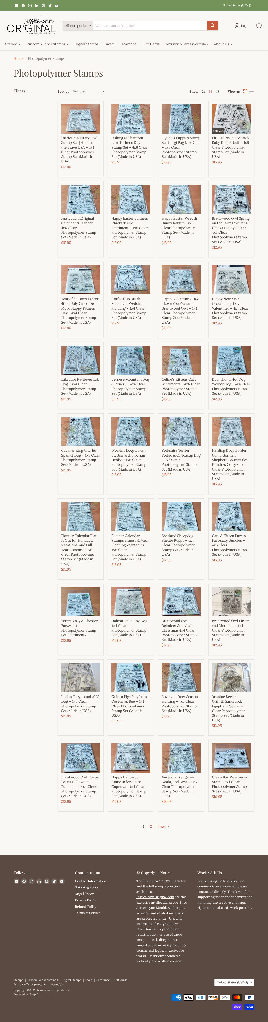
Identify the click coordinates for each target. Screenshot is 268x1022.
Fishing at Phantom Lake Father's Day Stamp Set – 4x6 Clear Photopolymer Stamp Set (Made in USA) (129, 147)
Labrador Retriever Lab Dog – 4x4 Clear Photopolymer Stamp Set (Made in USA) (80, 386)
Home (18, 59)
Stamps (11, 44)
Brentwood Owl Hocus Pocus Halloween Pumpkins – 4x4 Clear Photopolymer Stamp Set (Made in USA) (80, 786)
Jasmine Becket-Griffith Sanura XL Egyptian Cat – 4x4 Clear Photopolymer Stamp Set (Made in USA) (228, 708)
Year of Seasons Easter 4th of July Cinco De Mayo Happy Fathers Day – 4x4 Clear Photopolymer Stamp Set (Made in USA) (79, 311)
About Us (222, 44)
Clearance (128, 44)
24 (203, 91)
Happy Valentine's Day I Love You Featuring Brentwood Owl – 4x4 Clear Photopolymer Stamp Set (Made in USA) (180, 311)
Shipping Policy (87, 887)
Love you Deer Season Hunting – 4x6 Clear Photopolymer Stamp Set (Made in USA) (180, 703)
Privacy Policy (85, 900)
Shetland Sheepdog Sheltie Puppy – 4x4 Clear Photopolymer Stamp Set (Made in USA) (178, 545)
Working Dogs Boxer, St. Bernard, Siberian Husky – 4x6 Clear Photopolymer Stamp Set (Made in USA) (128, 459)
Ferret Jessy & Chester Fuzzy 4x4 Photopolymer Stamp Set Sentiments (79, 628)
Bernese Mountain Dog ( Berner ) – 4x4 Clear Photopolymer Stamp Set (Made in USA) (130, 386)
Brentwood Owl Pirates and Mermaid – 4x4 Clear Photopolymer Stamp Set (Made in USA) (231, 630)
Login (245, 25)
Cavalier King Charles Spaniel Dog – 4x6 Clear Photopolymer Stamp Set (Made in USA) (80, 457)
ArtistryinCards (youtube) (187, 44)
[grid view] (245, 91)
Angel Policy (84, 894)
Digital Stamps (86, 44)
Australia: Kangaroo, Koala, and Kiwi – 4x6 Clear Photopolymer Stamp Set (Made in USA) (179, 786)
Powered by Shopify (26, 994)
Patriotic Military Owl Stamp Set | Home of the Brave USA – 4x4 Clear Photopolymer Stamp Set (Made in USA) (79, 150)
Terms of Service (87, 913)
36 (210, 91)
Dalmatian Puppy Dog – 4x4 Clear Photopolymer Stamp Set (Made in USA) (130, 628)
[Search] (212, 25)
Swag (109, 44)
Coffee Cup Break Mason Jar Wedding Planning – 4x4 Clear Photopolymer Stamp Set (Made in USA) (128, 308)
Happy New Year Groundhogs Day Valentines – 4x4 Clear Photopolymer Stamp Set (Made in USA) (230, 308)
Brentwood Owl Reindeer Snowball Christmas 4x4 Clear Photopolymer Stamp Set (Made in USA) (179, 630)
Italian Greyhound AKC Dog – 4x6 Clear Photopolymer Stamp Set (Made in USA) (80, 703)
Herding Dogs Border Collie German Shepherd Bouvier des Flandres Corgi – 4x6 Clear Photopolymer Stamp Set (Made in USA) (230, 464)
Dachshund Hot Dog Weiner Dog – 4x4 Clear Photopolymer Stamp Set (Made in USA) (231, 386)
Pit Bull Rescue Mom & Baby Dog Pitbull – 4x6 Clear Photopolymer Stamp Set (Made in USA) (230, 147)
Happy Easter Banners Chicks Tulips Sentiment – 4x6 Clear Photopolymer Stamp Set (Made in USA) (129, 227)
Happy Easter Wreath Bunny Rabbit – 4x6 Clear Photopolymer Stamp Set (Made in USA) (179, 227)
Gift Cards (151, 44)
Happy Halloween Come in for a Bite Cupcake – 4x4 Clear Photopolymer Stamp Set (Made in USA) (128, 786)
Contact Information (90, 881)
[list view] (252, 91)
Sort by (63, 91)
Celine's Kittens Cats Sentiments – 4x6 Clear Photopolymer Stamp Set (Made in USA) (181, 386)
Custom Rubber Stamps (46, 44)
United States (237, 5)
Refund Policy (85, 906)
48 (217, 91)
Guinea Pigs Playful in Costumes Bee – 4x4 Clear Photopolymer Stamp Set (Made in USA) (129, 706)
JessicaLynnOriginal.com (155, 897)
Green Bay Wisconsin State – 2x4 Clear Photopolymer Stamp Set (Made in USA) (229, 784)
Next (162, 826)
